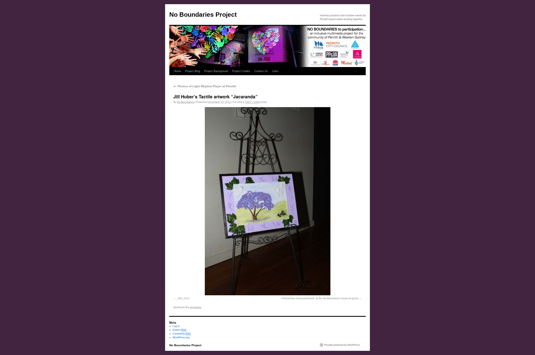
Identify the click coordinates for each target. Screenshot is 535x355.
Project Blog (192, 71)
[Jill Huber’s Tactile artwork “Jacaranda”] (267, 201)
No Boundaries (185, 102)
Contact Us (261, 71)
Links (275, 71)
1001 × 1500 (252, 102)
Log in (176, 326)
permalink (195, 307)
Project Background (216, 71)
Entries (179, 329)
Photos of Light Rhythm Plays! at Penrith (204, 86)
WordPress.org (181, 337)
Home (177, 71)
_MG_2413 (183, 298)
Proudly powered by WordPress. (342, 345)
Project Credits (241, 71)
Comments (182, 333)
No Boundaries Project (203, 14)
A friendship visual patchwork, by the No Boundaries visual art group (319, 298)
